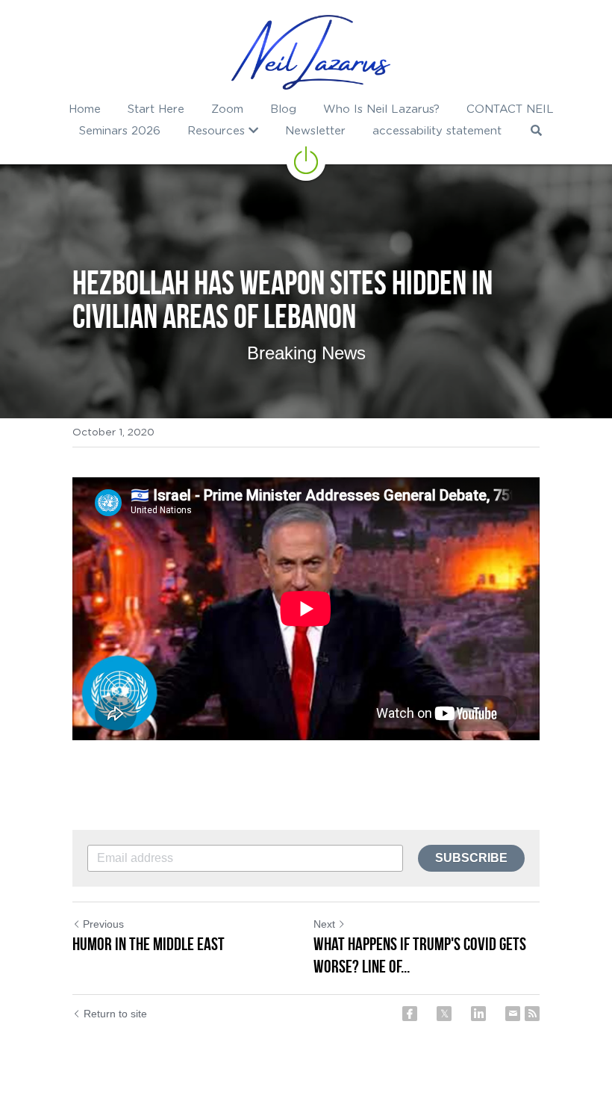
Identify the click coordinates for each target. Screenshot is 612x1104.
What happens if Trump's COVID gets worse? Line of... (419, 955)
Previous (103, 924)
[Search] (536, 130)
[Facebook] (409, 1013)
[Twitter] (444, 1013)
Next (324, 924)
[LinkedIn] (478, 1013)
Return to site (115, 1014)
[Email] (512, 1013)
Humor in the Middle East (148, 944)
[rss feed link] (532, 1013)
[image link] (310, 52)
